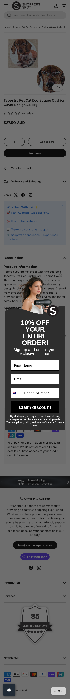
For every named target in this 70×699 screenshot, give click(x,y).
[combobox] (16, 393)
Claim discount (35, 407)
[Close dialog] (60, 273)
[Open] (9, 690)
